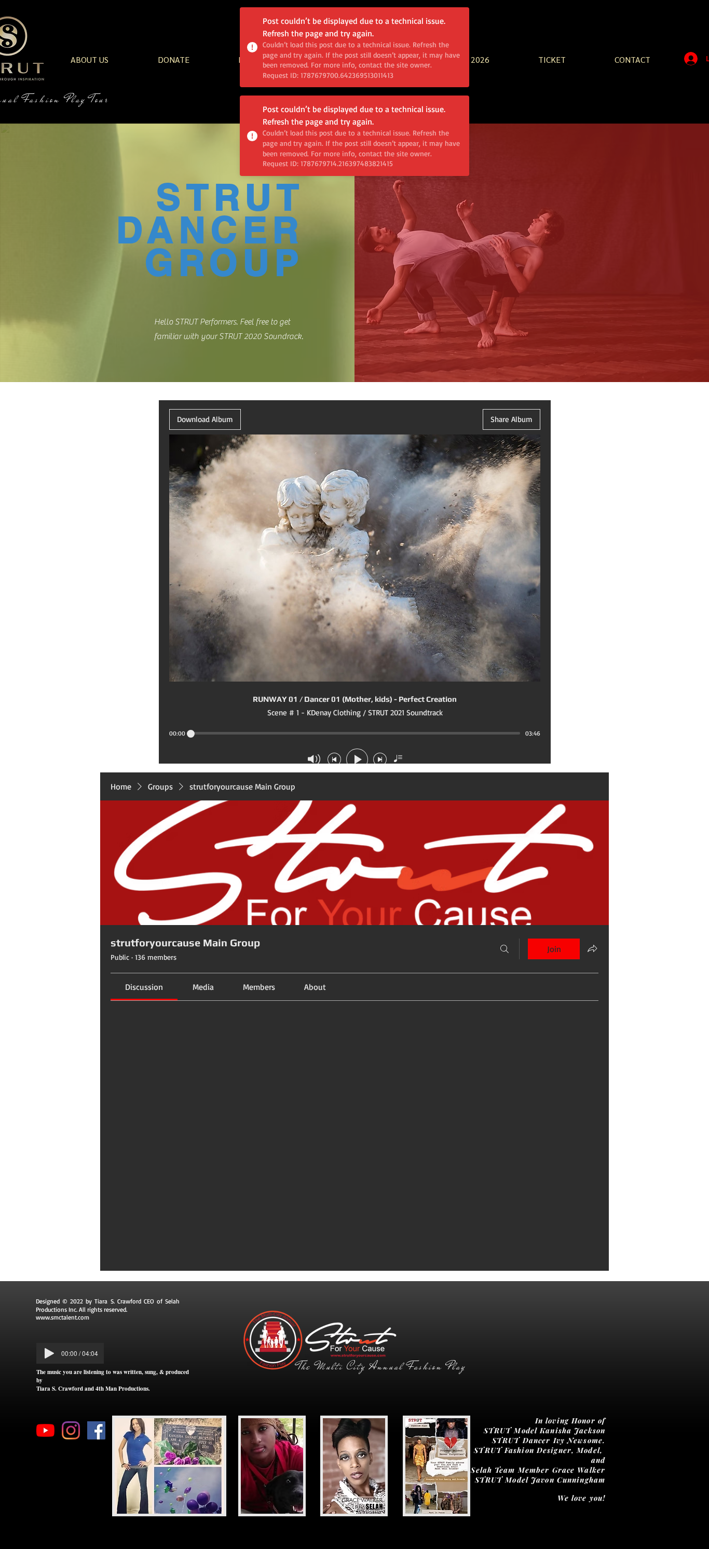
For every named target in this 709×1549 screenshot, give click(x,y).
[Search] (504, 949)
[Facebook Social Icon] (96, 1430)
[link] (144, 987)
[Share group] (592, 948)
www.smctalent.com (62, 1317)
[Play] (49, 1353)
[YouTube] (45, 1430)
